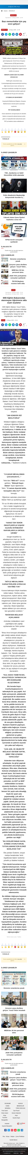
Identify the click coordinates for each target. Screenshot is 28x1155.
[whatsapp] (9, 34)
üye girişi (19, 144)
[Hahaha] (18, 129)
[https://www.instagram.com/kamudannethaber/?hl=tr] (12, 1130)
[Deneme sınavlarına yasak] (14, 978)
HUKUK (20, 1103)
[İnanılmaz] (21, 129)
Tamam (21, 1153)
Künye (7, 1136)
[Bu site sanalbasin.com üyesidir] (21, 1123)
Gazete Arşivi (16, 1118)
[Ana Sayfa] (1, 11)
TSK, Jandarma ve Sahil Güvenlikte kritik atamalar (14, 174)
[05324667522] (18, 1130)
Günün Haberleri (16, 1113)
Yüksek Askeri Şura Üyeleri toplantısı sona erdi (14, 218)
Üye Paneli (16, 1110)
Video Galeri (4, 1113)
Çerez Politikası (20, 1136)
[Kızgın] (15, 129)
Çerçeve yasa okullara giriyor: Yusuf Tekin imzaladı (14, 1009)
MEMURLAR (12, 10)
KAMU (7, 1106)
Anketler (7, 1123)
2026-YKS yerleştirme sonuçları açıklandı (14, 1054)
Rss (4, 1136)
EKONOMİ (7, 1103)
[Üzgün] (25, 129)
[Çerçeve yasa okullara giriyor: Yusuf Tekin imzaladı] (14, 999)
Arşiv (16, 1115)
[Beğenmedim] (12, 129)
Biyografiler (5, 1120)
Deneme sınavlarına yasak (14, 988)
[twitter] (6, 34)
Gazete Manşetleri (7, 1126)
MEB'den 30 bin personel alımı (14, 1032)
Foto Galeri (5, 1110)
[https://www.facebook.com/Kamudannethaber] (5, 1130)
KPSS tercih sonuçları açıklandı (14, 241)
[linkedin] (16, 34)
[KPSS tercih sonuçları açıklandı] (14, 230)
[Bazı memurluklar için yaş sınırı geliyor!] (14, 46)
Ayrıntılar (16, 1153)
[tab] (5, 139)
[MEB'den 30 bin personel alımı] (14, 1021)
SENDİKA (7, 1108)
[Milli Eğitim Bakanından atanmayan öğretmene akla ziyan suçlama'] (14, 337)
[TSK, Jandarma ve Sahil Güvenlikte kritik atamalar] (14, 163)
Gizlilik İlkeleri (13, 1140)
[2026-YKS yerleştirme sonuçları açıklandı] (14, 1043)
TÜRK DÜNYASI (20, 1108)
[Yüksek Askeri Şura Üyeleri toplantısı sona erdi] (14, 208)
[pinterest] (20, 34)
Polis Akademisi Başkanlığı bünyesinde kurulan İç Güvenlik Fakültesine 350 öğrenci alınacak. (14, 196)
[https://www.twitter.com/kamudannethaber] (9, 1130)
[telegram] (13, 34)
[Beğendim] (2, 129)
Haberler (6, 10)
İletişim (12, 1136)
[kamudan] (22, 1130)
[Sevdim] (9, 129)
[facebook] (2, 34)
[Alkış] (5, 129)
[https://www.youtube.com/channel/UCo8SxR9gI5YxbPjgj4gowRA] (15, 1130)
